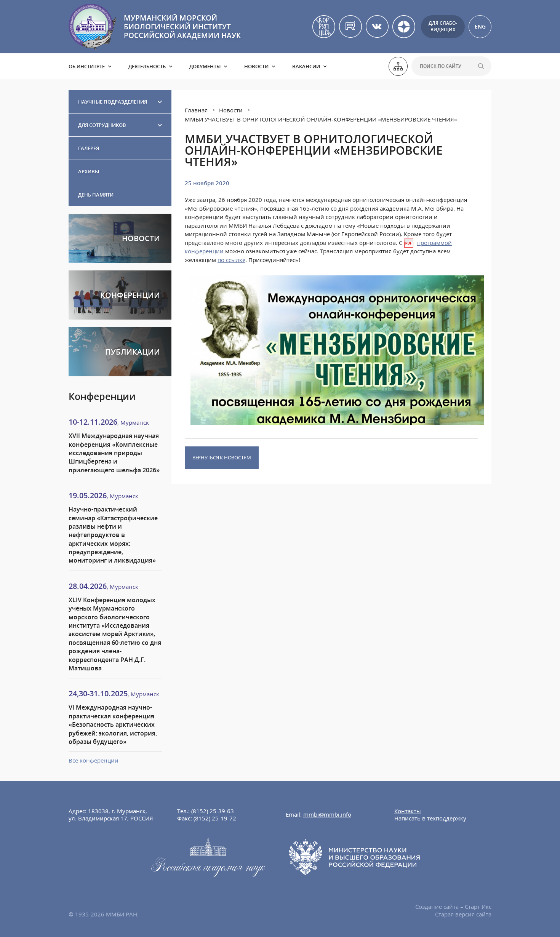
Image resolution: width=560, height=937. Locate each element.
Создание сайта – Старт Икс (453, 906)
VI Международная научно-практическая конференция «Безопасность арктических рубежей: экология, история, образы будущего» (113, 724)
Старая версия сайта (463, 914)
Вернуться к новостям (221, 457)
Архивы (88, 171)
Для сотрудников (102, 125)
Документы (205, 66)
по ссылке (231, 260)
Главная (196, 110)
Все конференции (93, 760)
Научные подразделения (112, 101)
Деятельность (147, 66)
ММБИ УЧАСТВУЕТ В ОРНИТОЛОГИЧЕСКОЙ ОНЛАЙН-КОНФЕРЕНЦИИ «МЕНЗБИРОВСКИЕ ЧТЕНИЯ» (321, 119)
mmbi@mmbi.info (327, 814)
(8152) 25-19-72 (215, 818)
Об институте (87, 66)
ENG (480, 26)
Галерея (88, 148)
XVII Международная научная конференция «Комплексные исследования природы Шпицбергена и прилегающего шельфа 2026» (114, 453)
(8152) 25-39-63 (212, 811)
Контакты (407, 811)
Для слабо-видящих (443, 26)
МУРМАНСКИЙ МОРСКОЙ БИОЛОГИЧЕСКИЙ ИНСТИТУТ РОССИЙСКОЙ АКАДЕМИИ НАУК (182, 26)
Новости (256, 66)
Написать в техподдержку (430, 818)
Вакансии (306, 66)
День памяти (96, 194)
